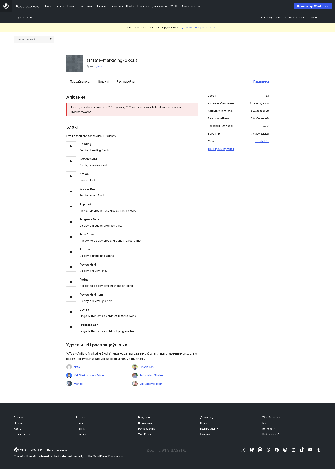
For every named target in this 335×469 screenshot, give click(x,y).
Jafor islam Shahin (151, 375)
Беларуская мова (57, 450)
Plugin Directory (23, 17)
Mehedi (78, 383)
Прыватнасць (22, 434)
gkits (99, 66)
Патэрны (81, 434)
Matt (266, 423)
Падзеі (204, 423)
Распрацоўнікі (146, 428)
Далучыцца (207, 417)
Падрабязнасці (80, 81)
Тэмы (79, 423)
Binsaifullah (146, 367)
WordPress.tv (147, 434)
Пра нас (18, 417)
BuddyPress (270, 434)
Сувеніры (207, 434)
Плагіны (80, 428)
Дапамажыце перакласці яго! (198, 27)
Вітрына (81, 417)
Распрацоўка (126, 81)
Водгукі (103, 81)
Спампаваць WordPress (312, 6)
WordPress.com (273, 417)
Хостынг (19, 428)
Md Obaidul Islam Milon (89, 375)
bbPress (268, 428)
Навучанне (144, 417)
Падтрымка (261, 81)
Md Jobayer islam (150, 383)
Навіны (18, 423)
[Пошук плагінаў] (50, 39)
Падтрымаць (209, 428)
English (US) (262, 141)
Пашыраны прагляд (221, 149)
